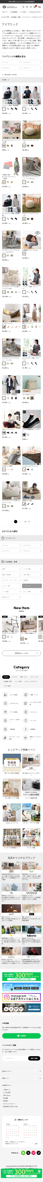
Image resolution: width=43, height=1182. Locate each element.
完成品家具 (14, 12)
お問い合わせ (6, 1095)
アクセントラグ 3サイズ (9, 633)
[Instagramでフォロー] (33, 1153)
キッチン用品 (27, 569)
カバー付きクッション (29, 394)
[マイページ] (31, 7)
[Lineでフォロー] (23, 1153)
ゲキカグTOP (5, 17)
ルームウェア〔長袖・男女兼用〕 (10, 214)
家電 (3, 569)
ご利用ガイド (6, 1089)
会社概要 (5, 1098)
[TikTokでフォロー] (39, 1153)
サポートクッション (8, 429)
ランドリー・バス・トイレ (9, 580)
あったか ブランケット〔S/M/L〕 (9, 177)
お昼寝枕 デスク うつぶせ (30, 250)
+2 (19, 292)
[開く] (23, 7)
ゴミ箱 (24, 12)
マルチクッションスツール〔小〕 (30, 214)
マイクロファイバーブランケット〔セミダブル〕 (10, 251)
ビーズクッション (7, 323)
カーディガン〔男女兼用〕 (10, 394)
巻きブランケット (27, 323)
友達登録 (23, 1036)
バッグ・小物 (6, 586)
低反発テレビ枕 (27, 500)
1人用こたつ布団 (7, 466)
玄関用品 (25, 580)
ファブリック (26, 17)
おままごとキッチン (35, 12)
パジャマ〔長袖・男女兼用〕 (10, 105)
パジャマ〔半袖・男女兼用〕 (31, 105)
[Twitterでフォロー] (28, 1153)
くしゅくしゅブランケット (30, 466)
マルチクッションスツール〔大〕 (30, 141)
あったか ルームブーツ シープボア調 (11, 141)
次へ (25, 521)
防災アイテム (6, 597)
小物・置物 (26, 574)
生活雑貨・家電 (16, 17)
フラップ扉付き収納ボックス (28, 634)
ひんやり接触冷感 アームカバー (31, 430)
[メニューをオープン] (39, 7)
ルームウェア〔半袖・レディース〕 (31, 359)
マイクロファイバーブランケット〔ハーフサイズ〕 (31, 177)
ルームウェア (27, 62)
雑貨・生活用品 (6, 574)
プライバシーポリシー (9, 1103)
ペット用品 (5, 591)
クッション (5, 62)
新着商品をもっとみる (21, 653)
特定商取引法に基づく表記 (10, 1106)
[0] (35, 7)
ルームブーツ (6, 68)
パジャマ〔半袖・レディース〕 (30, 287)
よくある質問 (6, 1092)
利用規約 (5, 1101)
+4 (19, 326)
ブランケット (27, 68)
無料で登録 (34, 1058)
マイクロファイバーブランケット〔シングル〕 (10, 359)
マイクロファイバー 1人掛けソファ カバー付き (11, 287)
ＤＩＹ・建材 (27, 591)
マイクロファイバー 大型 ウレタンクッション (11, 501)
